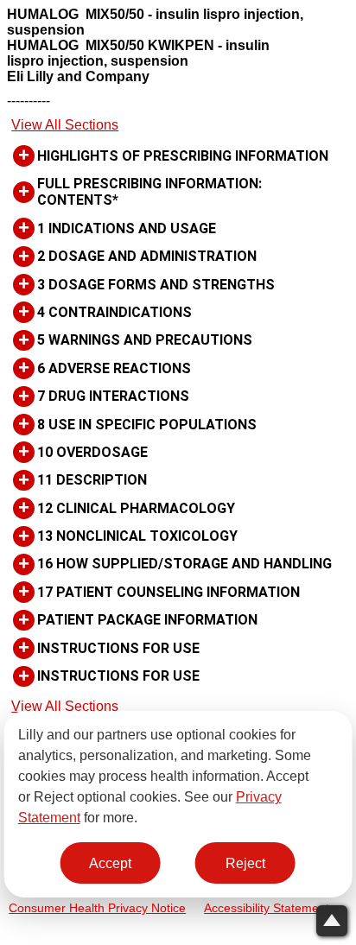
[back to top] (331, 920)
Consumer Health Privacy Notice (97, 908)
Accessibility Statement (266, 908)
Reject (245, 863)
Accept (110, 863)
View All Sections (64, 124)
